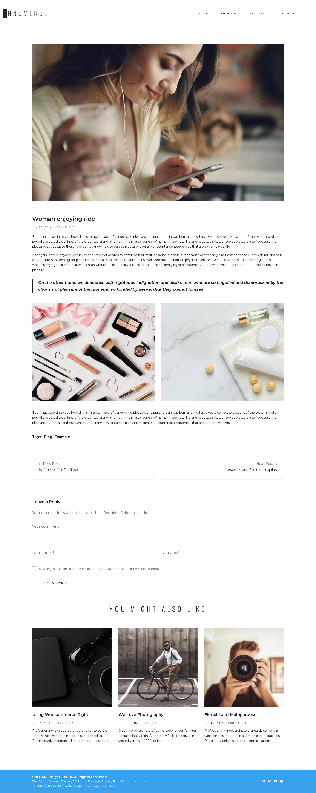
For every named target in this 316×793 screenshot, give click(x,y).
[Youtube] (276, 781)
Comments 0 (66, 227)
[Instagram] (270, 781)
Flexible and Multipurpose (230, 714)
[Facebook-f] (258, 781)
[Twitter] (264, 781)
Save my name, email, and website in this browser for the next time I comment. (99, 569)
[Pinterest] (281, 781)
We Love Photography (140, 714)
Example (62, 437)
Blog (48, 437)
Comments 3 (64, 722)
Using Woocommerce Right (60, 714)
